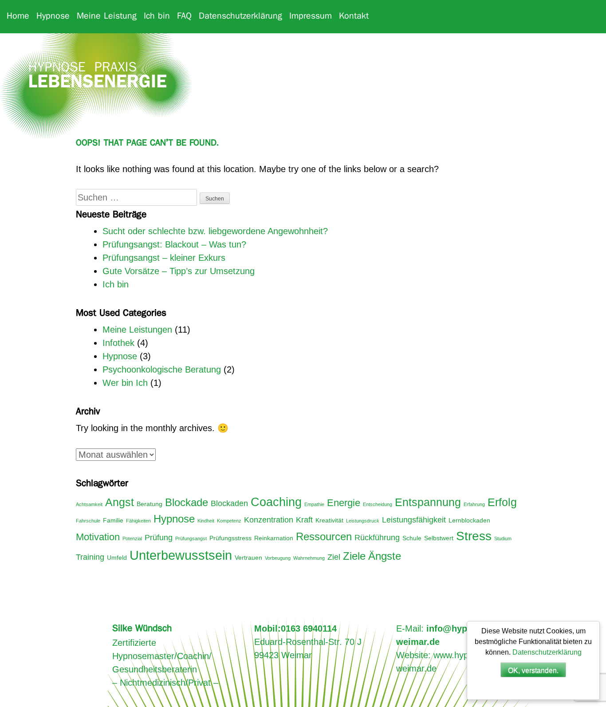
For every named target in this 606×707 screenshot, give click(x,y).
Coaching (276, 502)
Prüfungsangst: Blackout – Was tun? (174, 244)
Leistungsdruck (362, 520)
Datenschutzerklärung (240, 16)
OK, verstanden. (533, 670)
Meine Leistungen (137, 329)
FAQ (184, 16)
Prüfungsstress (230, 538)
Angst (119, 502)
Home (18, 16)
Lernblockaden (469, 520)
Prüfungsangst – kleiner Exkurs (163, 258)
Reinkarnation (273, 538)
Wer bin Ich (125, 383)
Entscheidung (377, 504)
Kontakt (354, 16)
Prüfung (159, 537)
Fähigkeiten (138, 520)
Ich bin (157, 16)
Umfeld (117, 557)
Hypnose (53, 16)
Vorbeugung (278, 558)
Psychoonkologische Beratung (161, 369)
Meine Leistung (107, 16)
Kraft (304, 519)
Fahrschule (88, 520)
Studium (503, 538)
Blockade (186, 502)
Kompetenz (229, 520)
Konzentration (268, 519)
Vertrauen (248, 557)
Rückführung (377, 537)
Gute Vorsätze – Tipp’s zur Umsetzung (178, 271)
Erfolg (502, 502)
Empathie (314, 504)
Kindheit (205, 520)
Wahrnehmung (309, 558)
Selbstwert (438, 538)
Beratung (149, 503)
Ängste (384, 556)
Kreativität (329, 520)
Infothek (118, 343)
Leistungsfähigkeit (414, 519)
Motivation (98, 536)
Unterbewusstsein (181, 555)
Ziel (333, 557)
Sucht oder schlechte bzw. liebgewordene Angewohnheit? (215, 231)
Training (90, 557)
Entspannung (428, 502)
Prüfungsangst (191, 538)
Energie (343, 502)
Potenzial (132, 538)
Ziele (354, 556)
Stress (474, 536)
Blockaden (229, 503)
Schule (411, 538)
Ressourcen (324, 536)
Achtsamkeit (89, 504)
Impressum (310, 16)
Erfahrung (474, 504)
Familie (113, 520)
